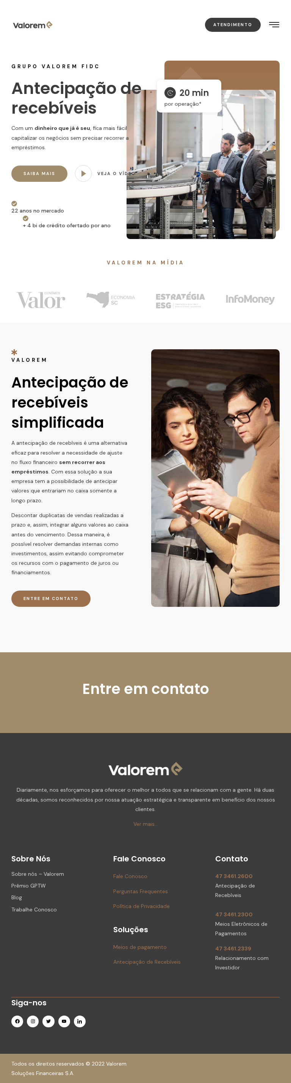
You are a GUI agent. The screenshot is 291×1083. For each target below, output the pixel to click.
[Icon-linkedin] (80, 1021)
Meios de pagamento (140, 947)
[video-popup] (83, 173)
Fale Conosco (130, 876)
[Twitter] (48, 1021)
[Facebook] (17, 1021)
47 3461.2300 (234, 914)
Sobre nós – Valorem (37, 873)
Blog (16, 897)
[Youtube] (64, 1021)
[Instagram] (33, 1021)
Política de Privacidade (141, 906)
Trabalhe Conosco (34, 909)
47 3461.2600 (234, 876)
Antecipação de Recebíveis (147, 961)
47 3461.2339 (233, 948)
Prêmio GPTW (28, 885)
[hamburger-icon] (274, 25)
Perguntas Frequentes (140, 891)
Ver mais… (145, 823)
